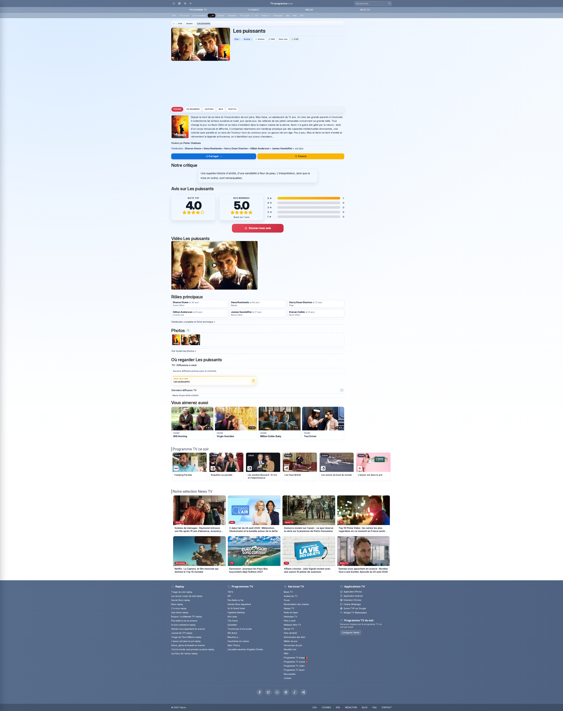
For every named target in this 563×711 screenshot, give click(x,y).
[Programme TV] (173, 23)
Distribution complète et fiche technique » (193, 321)
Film (180, 23)
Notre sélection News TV (192, 491)
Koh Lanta (232, 616)
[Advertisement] (257, 83)
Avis (221, 109)
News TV (288, 592)
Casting (209, 109)
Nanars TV (289, 629)
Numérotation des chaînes (296, 604)
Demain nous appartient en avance (188, 629)
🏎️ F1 (211, 16)
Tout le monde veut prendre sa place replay (192, 649)
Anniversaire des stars (294, 637)
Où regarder (193, 109)
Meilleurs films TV (292, 625)
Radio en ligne (291, 612)
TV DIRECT (253, 9)
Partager (214, 156)
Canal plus (278, 16)
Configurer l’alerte (350, 632)
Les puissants (203, 23)
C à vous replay (178, 608)
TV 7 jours (244, 16)
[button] (303, 692)
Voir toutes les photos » (183, 350)
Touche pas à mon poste (240, 629)
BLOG (364, 707)
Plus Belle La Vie (236, 600)
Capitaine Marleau (236, 612)
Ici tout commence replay (183, 625)
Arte (295, 16)
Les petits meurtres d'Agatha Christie (245, 649)
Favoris (302, 156)
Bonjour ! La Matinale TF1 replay (186, 616)
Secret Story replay (180, 600)
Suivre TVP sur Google (355, 608)
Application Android (353, 596)
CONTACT (387, 707)
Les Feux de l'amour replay (184, 653)
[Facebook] (259, 692)
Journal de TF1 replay (181, 633)
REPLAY (309, 9)
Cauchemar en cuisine (238, 641)
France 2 (266, 16)
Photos (232, 109)
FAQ (375, 707)
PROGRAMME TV (198, 9)
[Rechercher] (389, 3)
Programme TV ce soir (191, 449)
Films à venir (290, 620)
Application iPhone (353, 591)
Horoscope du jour (293, 645)
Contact (287, 678)
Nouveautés (290, 674)
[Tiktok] (294, 692)
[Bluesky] (277, 692)
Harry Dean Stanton (236, 148)
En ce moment (199, 16)
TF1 (256, 16)
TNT (174, 16)
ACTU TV (365, 9)
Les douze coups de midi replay (186, 596)
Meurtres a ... (234, 637)
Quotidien (232, 625)
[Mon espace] (179, 3)
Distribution (177, 148)
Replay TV (289, 608)
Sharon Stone (193, 148)
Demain (221, 16)
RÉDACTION (351, 707)
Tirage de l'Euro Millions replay (186, 637)
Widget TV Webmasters (355, 612)
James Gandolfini (282, 148)
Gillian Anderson (259, 148)
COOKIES (326, 707)
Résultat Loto (290, 649)
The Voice (233, 620)
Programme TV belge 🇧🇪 (296, 657)
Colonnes (232, 16)
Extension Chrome (352, 600)
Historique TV (290, 616)
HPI (229, 596)
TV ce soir (184, 16)
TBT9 (230, 592)
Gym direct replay (179, 612)
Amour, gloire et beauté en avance (188, 645)
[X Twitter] (268, 692)
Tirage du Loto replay (181, 592)
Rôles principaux (187, 296)
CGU (314, 707)
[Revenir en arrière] (190, 3)
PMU (286, 653)
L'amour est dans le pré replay (186, 641)
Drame (189, 23)
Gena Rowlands (213, 148)
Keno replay (177, 604)
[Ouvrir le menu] (173, 3)
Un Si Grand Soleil (236, 608)
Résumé (177, 109)
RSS (338, 707)
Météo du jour (290, 641)
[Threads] (286, 692)
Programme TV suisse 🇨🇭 (296, 661)
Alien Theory (234, 645)
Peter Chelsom (192, 143)
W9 (301, 16)
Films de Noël (290, 633)
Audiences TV (291, 596)
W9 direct (232, 633)
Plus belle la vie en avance (184, 620)
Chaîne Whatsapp (352, 604)
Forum (287, 600)
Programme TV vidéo (294, 666)
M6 (287, 16)
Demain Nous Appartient (239, 604)
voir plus (299, 148)
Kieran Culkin (297, 312)
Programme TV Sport (294, 670)
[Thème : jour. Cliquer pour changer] (185, 3)
